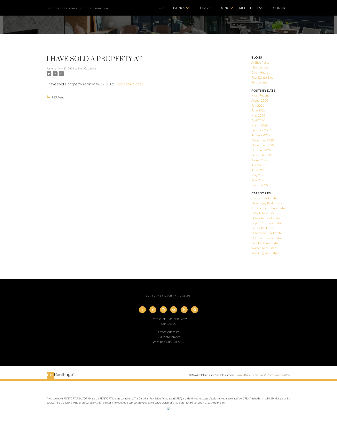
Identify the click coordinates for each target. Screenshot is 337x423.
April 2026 (258, 120)
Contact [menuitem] (280, 8)
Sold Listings (259, 82)
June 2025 (258, 170)
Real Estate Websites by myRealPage (271, 374)
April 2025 (258, 180)
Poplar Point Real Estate (267, 223)
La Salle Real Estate (264, 213)
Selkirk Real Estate (263, 228)
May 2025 (258, 175)
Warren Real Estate (264, 248)
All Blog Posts (260, 62)
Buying (223, 8)
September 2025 (262, 155)
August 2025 (259, 160)
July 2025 (257, 165)
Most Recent (260, 95)
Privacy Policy (243, 374)
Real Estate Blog (262, 77)
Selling (201, 8)
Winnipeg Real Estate (265, 253)
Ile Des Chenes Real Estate (269, 208)
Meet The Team (251, 8)
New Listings (259, 67)
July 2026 (257, 105)
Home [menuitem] (161, 8)
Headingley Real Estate (266, 203)
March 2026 (259, 125)
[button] (142, 309)
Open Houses (260, 72)
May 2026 (258, 115)
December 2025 (262, 140)
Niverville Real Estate (265, 218)
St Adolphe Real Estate (266, 233)
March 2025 (259, 185)
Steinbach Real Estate (266, 243)
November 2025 (262, 145)
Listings (178, 8)
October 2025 (261, 150)
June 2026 (258, 110)
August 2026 (259, 100)
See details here (130, 84)
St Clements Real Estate (267, 238)
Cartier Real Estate (264, 198)
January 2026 (260, 135)
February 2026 (261, 130)
